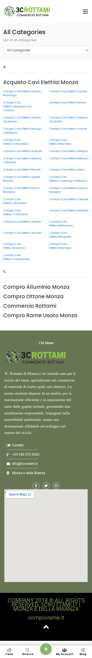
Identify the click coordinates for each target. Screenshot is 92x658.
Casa (9, 653)
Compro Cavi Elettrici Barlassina (61, 223)
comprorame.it (46, 617)
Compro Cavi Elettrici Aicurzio (22, 233)
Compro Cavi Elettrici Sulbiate (22, 151)
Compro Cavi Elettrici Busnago (60, 246)
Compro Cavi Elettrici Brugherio (60, 234)
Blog (83, 653)
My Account (64, 653)
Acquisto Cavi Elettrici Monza (40, 82)
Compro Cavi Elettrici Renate (21, 169)
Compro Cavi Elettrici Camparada (16, 257)
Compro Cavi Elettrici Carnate (68, 199)
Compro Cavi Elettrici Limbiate (68, 210)
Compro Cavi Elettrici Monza (67, 102)
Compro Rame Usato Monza (40, 315)
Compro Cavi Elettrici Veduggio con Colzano (17, 106)
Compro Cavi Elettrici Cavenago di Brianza (68, 179)
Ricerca (27, 653)
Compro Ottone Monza (33, 296)
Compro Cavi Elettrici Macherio (60, 142)
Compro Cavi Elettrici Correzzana (15, 212)
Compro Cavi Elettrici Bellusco (68, 158)
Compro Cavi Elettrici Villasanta (14, 201)
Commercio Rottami (29, 305)
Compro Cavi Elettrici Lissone (68, 129)
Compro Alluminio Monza (36, 287)
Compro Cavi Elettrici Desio (66, 169)
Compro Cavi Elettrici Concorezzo (15, 142)
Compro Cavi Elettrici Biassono (14, 246)
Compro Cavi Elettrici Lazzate (68, 91)
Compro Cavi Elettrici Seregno (68, 151)
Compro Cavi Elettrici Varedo (22, 221)
